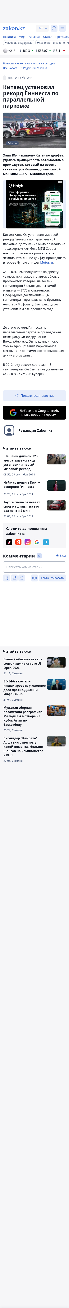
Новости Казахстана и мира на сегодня (29, 63)
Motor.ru (46, 262)
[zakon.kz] (14, 28)
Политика (9, 36)
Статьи (47, 36)
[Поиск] (54, 28)
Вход (63, 555)
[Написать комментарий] (34, 567)
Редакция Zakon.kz (35, 68)
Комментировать (52, 578)
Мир (22, 36)
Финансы (34, 36)
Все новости (11, 68)
